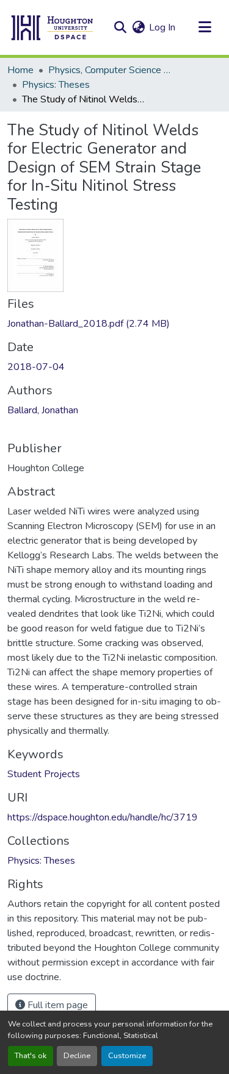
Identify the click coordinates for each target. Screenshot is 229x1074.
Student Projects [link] (43, 774)
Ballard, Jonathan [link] (42, 410)
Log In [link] (162, 27)
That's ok (30, 1055)
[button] (52, 27)
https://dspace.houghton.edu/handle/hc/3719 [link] (102, 817)
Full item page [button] (56, 1005)
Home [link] (20, 70)
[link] (114, 323)
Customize (127, 1055)
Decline (77, 1055)
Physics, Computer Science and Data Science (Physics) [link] (109, 70)
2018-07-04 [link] (36, 367)
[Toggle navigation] (204, 27)
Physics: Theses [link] (56, 84)
